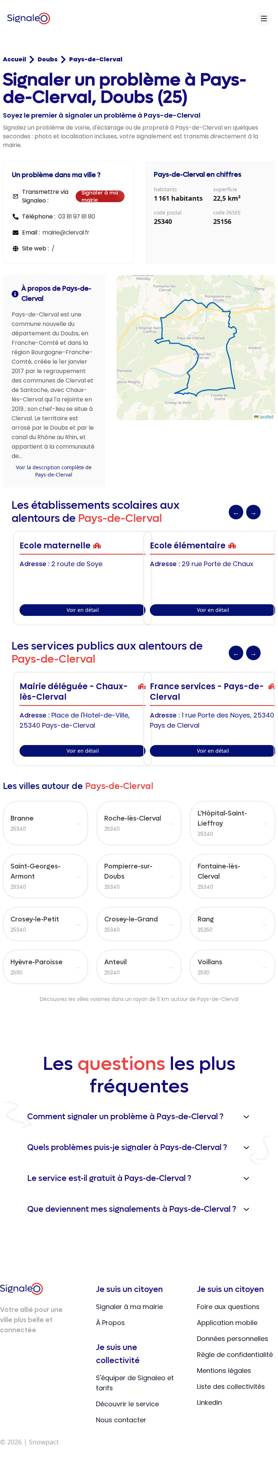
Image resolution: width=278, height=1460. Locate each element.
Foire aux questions (228, 1306)
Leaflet (265, 417)
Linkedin (209, 1402)
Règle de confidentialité (235, 1354)
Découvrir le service (127, 1403)
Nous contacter (121, 1419)
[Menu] (264, 18)
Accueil (14, 59)
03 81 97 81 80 (76, 216)
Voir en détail (83, 609)
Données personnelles (232, 1338)
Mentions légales (224, 1370)
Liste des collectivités (231, 1386)
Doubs (48, 59)
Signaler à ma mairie (99, 196)
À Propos (110, 1322)
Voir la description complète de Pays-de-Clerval (54, 471)
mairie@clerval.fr (66, 232)
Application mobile (227, 1322)
